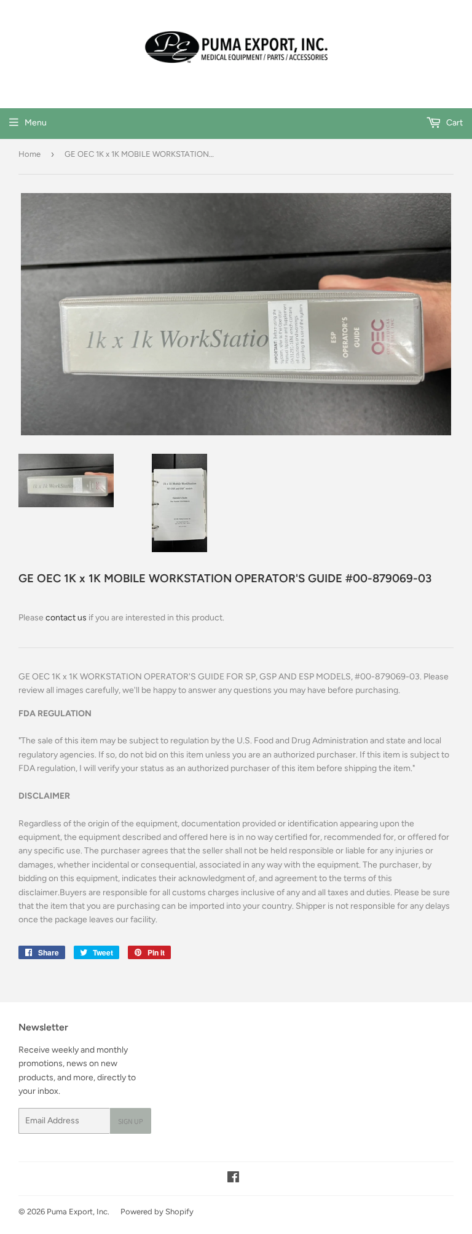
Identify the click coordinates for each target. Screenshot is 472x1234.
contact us (66, 617)
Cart (453, 122)
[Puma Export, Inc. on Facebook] (233, 1179)
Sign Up (130, 1121)
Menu (36, 122)
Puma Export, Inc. (78, 1211)
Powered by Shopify (157, 1211)
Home (29, 154)
